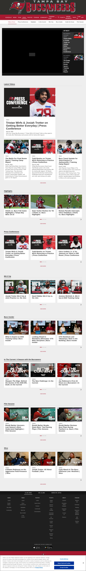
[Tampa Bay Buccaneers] (43, 555)
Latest (9, 500)
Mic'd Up (24, 510)
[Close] (83, 563)
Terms (51, 537)
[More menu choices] (55, 17)
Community (9, 510)
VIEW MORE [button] (43, 223)
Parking (77, 507)
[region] (43, 563)
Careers (64, 500)
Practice (38, 505)
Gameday (77, 504)
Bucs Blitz (9, 507)
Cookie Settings (64, 559)
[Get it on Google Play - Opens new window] (48, 548)
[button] (32, 54)
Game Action (38, 503)
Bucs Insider (23, 512)
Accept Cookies (64, 567)
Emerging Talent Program (64, 505)
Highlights (23, 507)
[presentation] (81, 219)
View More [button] (43, 182)
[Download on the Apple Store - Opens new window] (36, 547)
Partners (64, 517)
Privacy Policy (31, 567)
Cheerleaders (38, 511)
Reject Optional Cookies (64, 563)
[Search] (58, 17)
